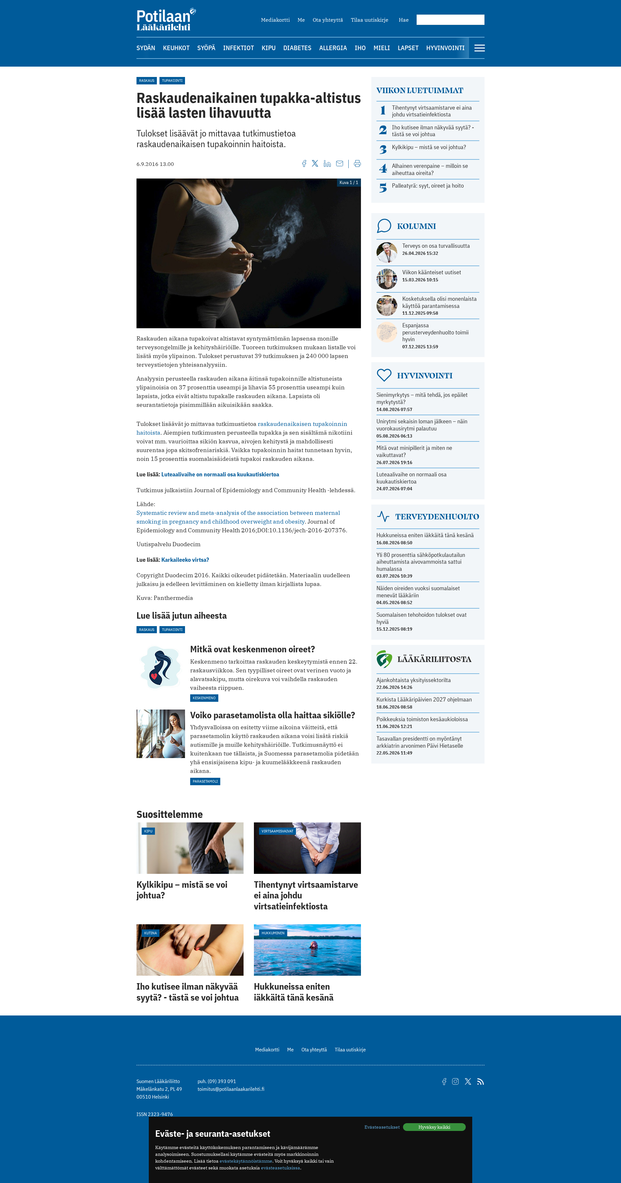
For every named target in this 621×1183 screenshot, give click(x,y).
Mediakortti (275, 19)
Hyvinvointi (445, 48)
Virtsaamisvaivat (277, 831)
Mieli (382, 48)
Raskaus (146, 80)
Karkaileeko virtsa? (185, 559)
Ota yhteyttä (328, 19)
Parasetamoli (205, 781)
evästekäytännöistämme (246, 1161)
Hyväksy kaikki (434, 1127)
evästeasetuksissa (280, 1168)
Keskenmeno (204, 697)
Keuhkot (176, 48)
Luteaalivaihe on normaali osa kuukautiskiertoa (220, 474)
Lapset (408, 48)
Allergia (333, 48)
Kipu (269, 48)
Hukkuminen (273, 932)
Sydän (145, 48)
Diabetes (297, 48)
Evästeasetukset (382, 1127)
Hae (404, 19)
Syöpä (206, 48)
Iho (360, 48)
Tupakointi (172, 80)
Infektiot (238, 48)
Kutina (150, 932)
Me (301, 19)
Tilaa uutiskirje (369, 19)
